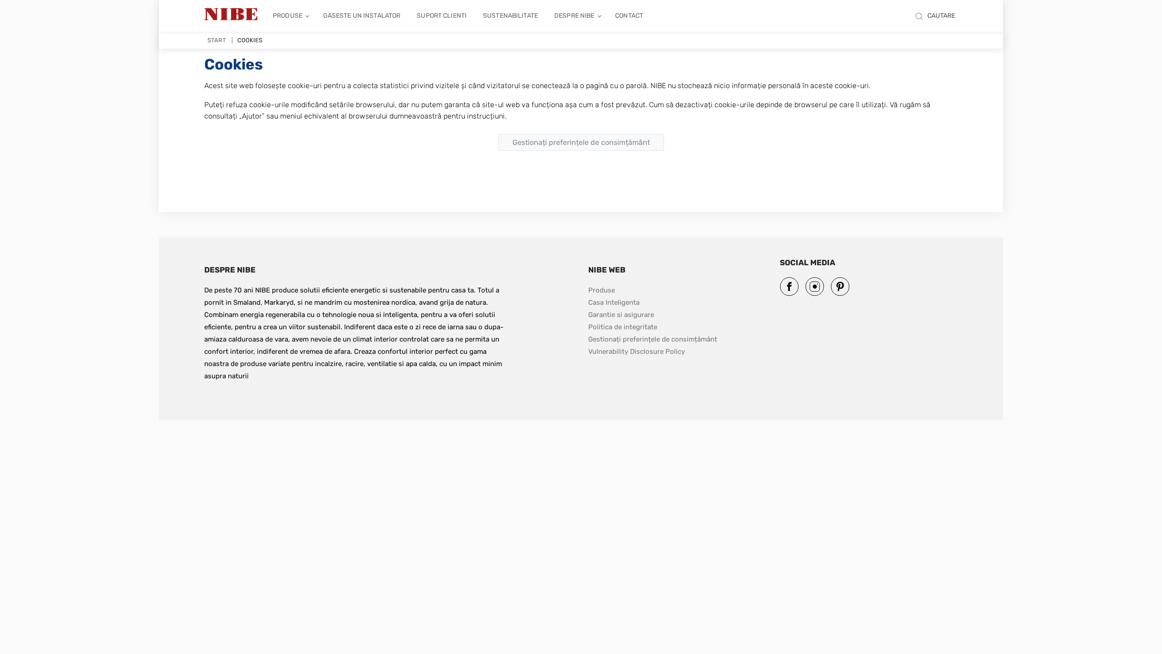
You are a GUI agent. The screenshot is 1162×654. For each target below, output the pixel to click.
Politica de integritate (622, 327)
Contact (629, 16)
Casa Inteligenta (614, 302)
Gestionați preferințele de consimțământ (652, 339)
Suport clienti (442, 16)
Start (216, 40)
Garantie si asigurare (621, 315)
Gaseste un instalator (362, 16)
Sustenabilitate (510, 16)
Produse (287, 16)
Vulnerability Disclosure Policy (636, 351)
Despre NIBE (574, 16)
